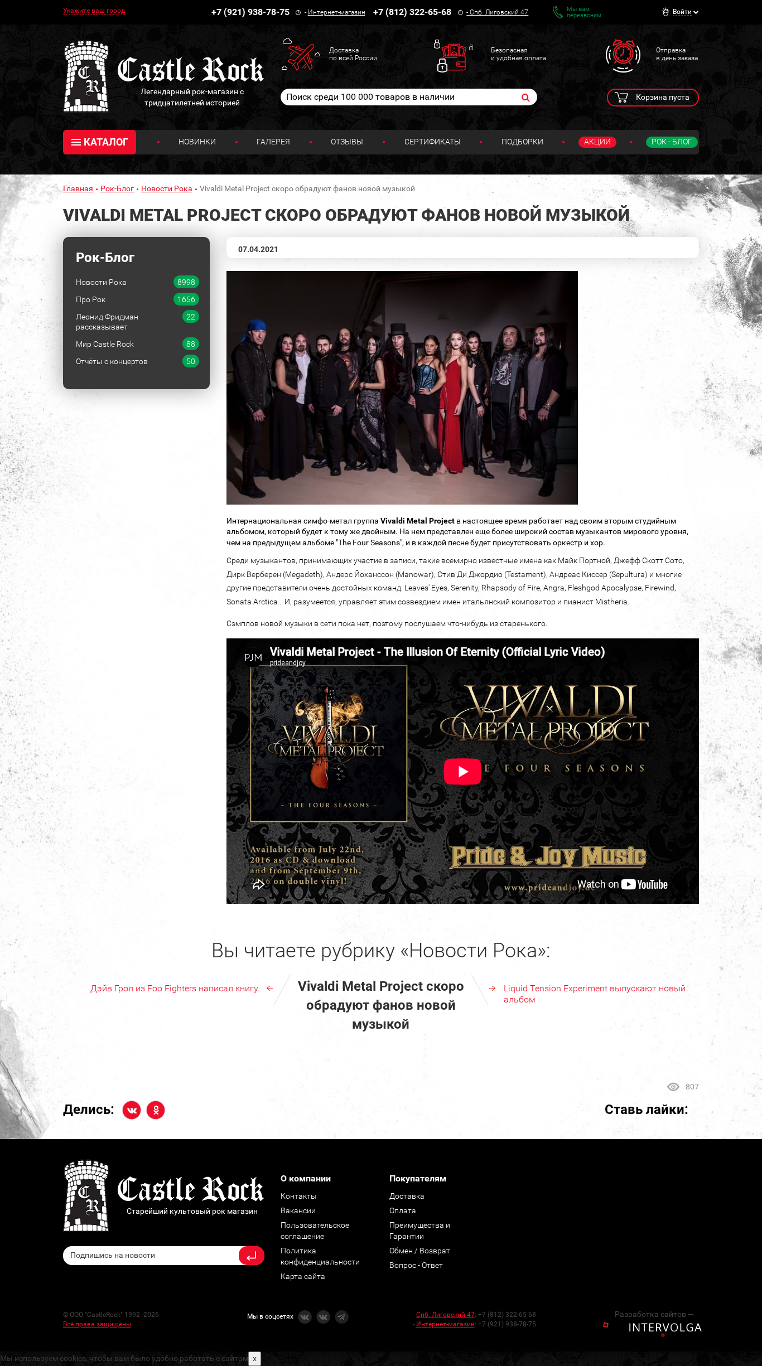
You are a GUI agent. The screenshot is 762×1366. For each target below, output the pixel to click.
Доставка (407, 1195)
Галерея (273, 141)
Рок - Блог (672, 141)
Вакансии (298, 1210)
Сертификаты (432, 141)
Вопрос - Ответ (416, 1265)
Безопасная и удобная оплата (518, 54)
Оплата (402, 1210)
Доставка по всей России (353, 54)
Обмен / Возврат (419, 1250)
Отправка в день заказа (677, 54)
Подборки (522, 141)
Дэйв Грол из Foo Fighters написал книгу (174, 988)
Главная (78, 188)
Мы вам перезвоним (584, 12)
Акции (597, 141)
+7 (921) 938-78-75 (250, 12)
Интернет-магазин (336, 12)
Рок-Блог (117, 188)
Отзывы (347, 141)
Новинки (197, 141)
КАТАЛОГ (106, 142)
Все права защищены (97, 1324)
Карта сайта (303, 1276)
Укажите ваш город (94, 10)
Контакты (299, 1195)
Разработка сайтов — (654, 1314)
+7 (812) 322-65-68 (412, 12)
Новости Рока (166, 188)
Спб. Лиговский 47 (499, 12)
